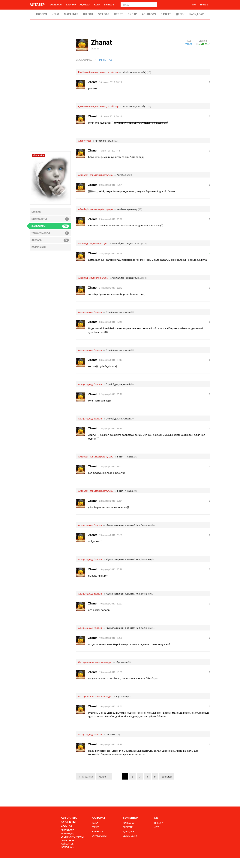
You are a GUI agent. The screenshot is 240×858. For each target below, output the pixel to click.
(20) (132, 311)
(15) (149, 72)
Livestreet (67, 840)
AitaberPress (84, 140)
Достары (50, 240)
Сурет (118, 14)
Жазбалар (56, 4)
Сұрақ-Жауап (99, 836)
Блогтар (71, 4)
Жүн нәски (121, 662)
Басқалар (196, 14)
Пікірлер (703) (105, 60)
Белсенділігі (39, 247)
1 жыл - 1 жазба (125, 456)
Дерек (180, 14)
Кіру (194, 4)
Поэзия (41, 14)
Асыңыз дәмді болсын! (90, 311)
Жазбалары (50, 226)
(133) (144, 243)
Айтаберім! (123, 174)
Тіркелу (204, 4)
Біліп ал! (109, 4)
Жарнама (97, 831)
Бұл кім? (36, 211)
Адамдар (85, 4)
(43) (136, 456)
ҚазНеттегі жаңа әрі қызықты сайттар (98, 72)
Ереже (95, 827)
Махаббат (71, 14)
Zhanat (92, 82)
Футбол (103, 14)
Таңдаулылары (50, 233)
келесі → (104, 776)
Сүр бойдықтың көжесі (118, 311)
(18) (140, 209)
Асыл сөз (149, 14)
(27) (116, 140)
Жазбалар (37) (84, 60)
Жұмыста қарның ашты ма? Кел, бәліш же (128, 525)
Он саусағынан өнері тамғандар (95, 662)
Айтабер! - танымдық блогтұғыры (95, 174)
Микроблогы (50, 219)
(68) (131, 174)
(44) (118, 734)
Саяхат (166, 14)
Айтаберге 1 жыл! (104, 140)
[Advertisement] (50, 95)
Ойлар (132, 14)
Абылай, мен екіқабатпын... (126, 243)
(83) (129, 662)
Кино (55, 14)
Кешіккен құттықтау (127, 209)
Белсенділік (130, 836)
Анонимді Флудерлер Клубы (93, 243)
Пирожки (110, 734)
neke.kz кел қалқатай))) (134, 72)
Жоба (97, 4)
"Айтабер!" (67, 830)
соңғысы (167, 776)
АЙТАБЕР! (38, 5)
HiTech (88, 14)
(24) (153, 525)
